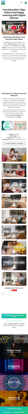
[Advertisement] (14, 77)
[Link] (3, 3)
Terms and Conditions (19, 412)
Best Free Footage (15, 42)
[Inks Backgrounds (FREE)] (14, 398)
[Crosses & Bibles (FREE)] (14, 351)
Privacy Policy (7, 412)
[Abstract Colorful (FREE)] (14, 367)
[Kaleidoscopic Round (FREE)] (14, 383)
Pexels (22, 324)
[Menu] (21, 2)
